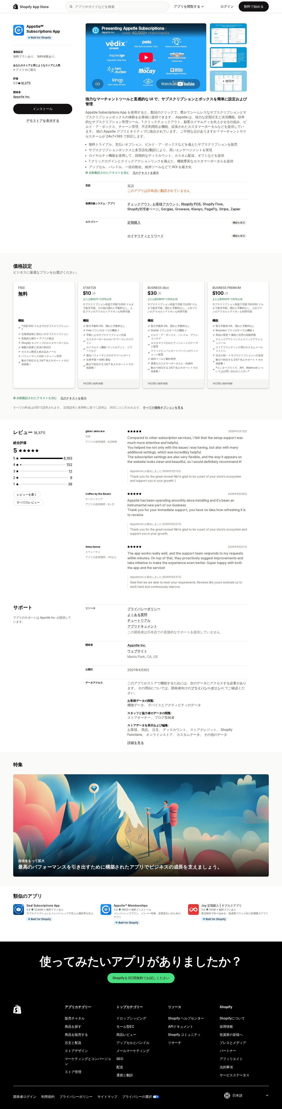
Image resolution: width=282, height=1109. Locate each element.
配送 (119, 1067)
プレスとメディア (233, 1043)
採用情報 (226, 1026)
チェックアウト (138, 204)
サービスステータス (234, 1075)
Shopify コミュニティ (184, 1035)
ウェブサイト (137, 651)
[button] (53, 912)
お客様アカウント (166, 204)
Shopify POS (191, 204)
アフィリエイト (231, 1059)
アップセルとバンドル (132, 1043)
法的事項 (226, 1067)
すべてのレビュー (28, 502)
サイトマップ (107, 1097)
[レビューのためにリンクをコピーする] (107, 431)
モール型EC (125, 1026)
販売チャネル (75, 1018)
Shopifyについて (232, 1018)
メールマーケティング (132, 1051)
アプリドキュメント (142, 626)
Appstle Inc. (21, 96)
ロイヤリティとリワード (145, 236)
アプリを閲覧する (187, 6)
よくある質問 (137, 615)
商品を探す (73, 1026)
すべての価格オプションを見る (163, 407)
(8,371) (26, 83)
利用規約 (48, 1097)
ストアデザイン (76, 1051)
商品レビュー (126, 1035)
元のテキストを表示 (146, 172)
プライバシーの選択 (137, 1097)
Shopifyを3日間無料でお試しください (141, 978)
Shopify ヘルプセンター (186, 1018)
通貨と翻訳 (124, 1075)
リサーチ (174, 1043)
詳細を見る (135, 743)
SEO (119, 1059)
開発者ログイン (24, 1097)
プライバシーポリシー (143, 609)
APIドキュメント (180, 1026)
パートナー (228, 1051)
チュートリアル (138, 620)
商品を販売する (76, 1035)
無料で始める (254, 6)
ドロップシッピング (131, 1018)
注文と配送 (73, 1043)
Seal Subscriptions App (43, 905)
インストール (43, 109)
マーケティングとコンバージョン (88, 1061)
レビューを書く (27, 494)
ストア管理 (73, 1072)
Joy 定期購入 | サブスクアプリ (221, 905)
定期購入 (134, 222)
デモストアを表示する (42, 120)
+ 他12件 (228, 81)
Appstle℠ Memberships (131, 905)
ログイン (227, 6)
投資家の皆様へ (231, 1035)
